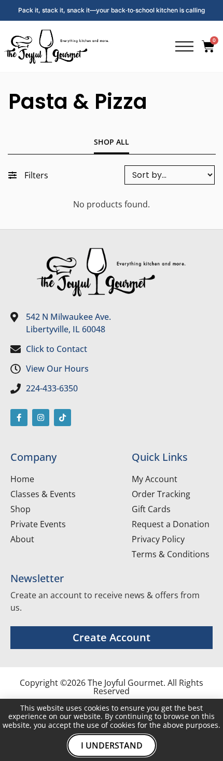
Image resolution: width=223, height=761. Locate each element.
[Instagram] (40, 417)
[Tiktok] (62, 417)
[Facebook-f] (18, 417)
